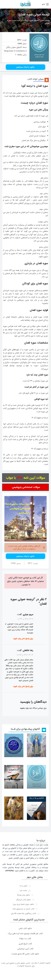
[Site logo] (25, 4)
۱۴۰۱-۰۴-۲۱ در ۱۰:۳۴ (25, 618)
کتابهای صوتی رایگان (31, 20)
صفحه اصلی (45, 20)
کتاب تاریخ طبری (25, 943)
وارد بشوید (24, 708)
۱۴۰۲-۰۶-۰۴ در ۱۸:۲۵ (25, 654)
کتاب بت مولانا (25, 938)
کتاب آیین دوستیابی (25, 948)
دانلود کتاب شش (25, 928)
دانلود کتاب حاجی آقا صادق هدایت (25, 953)
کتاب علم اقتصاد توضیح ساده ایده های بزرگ (25, 933)
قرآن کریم (29, 393)
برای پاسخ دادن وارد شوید (23, 638)
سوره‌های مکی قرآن (11, 349)
